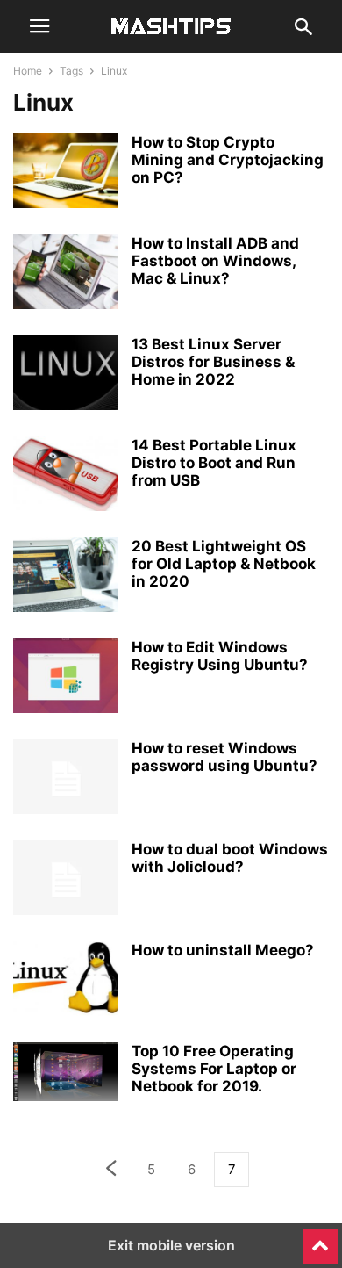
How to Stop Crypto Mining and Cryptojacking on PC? (228, 159)
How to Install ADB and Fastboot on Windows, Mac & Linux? (215, 260)
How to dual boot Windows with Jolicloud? (230, 857)
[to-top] (320, 1239)
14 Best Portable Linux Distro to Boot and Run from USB (214, 462)
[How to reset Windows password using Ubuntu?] (65, 778)
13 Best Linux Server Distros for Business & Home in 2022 (213, 361)
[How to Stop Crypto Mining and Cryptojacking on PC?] (65, 173)
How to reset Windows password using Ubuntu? (224, 756)
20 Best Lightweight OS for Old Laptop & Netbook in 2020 (224, 563)
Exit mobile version (171, 1245)
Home (27, 70)
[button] (39, 26)
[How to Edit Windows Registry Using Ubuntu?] (65, 677)
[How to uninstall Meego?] (65, 980)
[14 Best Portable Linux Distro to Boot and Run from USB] (65, 475)
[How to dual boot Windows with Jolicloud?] (65, 879)
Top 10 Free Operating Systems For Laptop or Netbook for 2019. (214, 1068)
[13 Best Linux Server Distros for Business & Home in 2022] (65, 374)
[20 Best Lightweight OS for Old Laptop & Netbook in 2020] (65, 576)
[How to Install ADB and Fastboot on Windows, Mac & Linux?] (65, 273)
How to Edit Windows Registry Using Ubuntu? (220, 656)
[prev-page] (110, 1170)
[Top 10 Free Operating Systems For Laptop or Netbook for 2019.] (65, 1071)
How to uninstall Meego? (223, 950)
